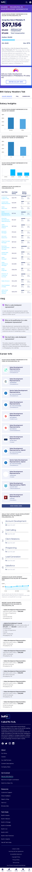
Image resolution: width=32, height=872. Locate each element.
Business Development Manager (5, 247)
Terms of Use (16, 862)
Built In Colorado (6, 825)
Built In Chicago (6, 822)
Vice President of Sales (6, 286)
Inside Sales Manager (5, 253)
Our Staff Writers (6, 760)
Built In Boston (5, 818)
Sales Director (6, 281)
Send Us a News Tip (6, 783)
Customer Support (6, 792)
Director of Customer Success (5, 275)
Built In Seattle (5, 839)
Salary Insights (7, 96)
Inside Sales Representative (6, 202)
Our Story (4, 753)
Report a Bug (5, 799)
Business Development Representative (6, 220)
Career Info (26, 96)
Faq (17, 96)
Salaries (4, 7)
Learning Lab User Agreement (16, 851)
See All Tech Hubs (6, 842)
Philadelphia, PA (16, 7)
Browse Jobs (5, 806)
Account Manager (4, 232)
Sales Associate (4, 207)
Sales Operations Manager (5, 264)
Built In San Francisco (7, 835)
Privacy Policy (16, 859)
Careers (3, 756)
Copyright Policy (16, 857)
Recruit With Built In (7, 776)
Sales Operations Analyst (5, 226)
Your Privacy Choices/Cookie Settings (16, 865)
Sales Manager (4, 258)
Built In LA (4, 829)
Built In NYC (4, 832)
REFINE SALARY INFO (16, 82)
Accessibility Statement (16, 854)
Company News (5, 767)
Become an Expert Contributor (10, 779)
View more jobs (16, 506)
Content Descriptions (7, 763)
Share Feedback (5, 796)
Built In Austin (5, 815)
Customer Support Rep (5, 197)
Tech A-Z (3, 802)
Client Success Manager (6, 241)
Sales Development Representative (6, 213)
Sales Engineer (4, 269)
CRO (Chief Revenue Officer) (5, 291)
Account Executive (4, 236)
